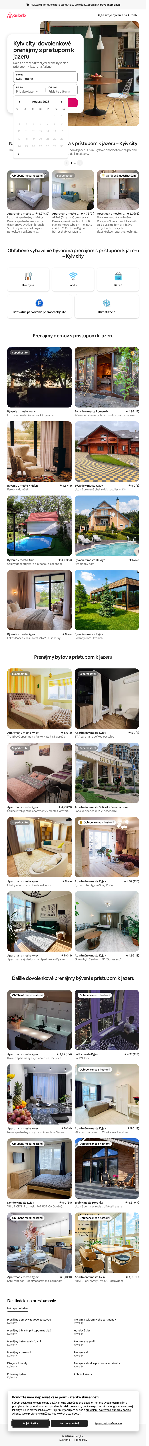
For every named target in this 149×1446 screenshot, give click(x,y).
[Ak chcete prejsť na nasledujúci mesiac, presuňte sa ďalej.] (61, 102)
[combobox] (45, 79)
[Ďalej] (80, 163)
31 (19, 153)
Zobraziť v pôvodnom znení (103, 4)
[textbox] (29, 91)
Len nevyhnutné (69, 1423)
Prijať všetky (30, 1423)
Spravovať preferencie (108, 1423)
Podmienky (80, 1439)
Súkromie (65, 1439)
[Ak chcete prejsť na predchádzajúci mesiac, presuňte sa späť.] (20, 102)
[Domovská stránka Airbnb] (16, 15)
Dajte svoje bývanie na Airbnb (117, 15)
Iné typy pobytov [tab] (17, 1308)
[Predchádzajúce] (66, 163)
